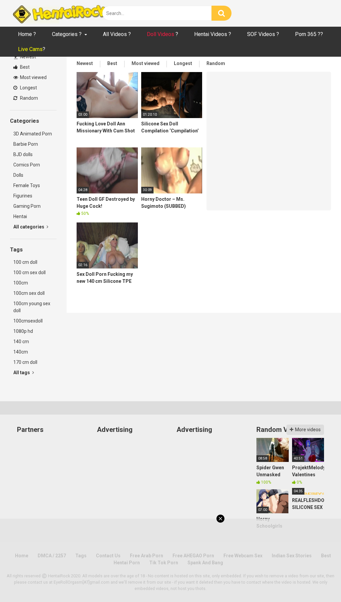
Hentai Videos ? (212, 34)
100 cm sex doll (29, 272)
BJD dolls (23, 154)
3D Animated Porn (32, 133)
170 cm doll (25, 362)
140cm (20, 352)
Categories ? (67, 34)
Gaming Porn (27, 206)
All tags (22, 372)
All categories (29, 226)
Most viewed (33, 77)
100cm (20, 282)
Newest (27, 56)
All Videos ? (117, 34)
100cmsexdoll (28, 321)
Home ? (27, 34)
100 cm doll (25, 262)
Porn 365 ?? (309, 34)
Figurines (22, 195)
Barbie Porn (25, 144)
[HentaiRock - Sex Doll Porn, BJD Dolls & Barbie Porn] (60, 13)
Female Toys (26, 185)
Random (28, 98)
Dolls (18, 175)
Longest (28, 87)
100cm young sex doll (31, 307)
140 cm (21, 341)
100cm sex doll (29, 293)
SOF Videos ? (263, 34)
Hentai (20, 216)
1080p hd (23, 331)
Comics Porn (26, 164)
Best (24, 67)
